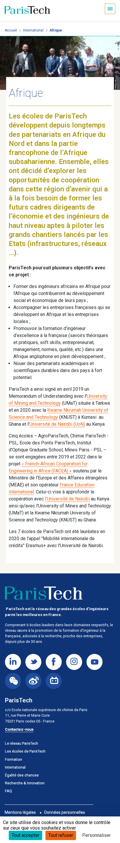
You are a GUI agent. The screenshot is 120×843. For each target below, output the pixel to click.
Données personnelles (64, 812)
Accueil (11, 30)
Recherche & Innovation (25, 783)
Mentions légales (20, 812)
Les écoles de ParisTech (25, 751)
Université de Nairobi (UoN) (57, 424)
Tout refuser (60, 835)
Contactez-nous (19, 729)
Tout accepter (25, 835)
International (33, 30)
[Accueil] (27, 10)
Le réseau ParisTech (21, 743)
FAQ (8, 791)
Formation (13, 759)
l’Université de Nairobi (67, 499)
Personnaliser (96, 835)
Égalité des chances (22, 775)
